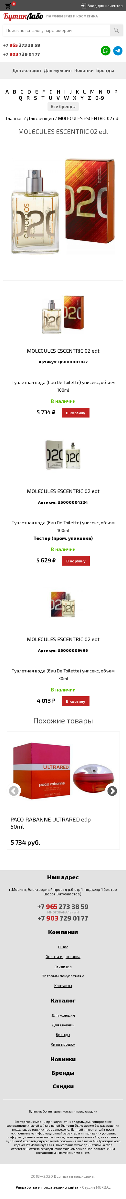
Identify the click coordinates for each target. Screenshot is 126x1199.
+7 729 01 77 (21, 54)
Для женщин (26, 70)
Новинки (84, 70)
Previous (13, 790)
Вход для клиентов (105, 5)
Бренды (105, 70)
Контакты (63, 985)
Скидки (63, 1086)
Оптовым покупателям (63, 975)
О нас (63, 946)
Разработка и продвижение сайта (47, 1187)
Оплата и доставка (63, 956)
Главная (14, 118)
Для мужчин (58, 70)
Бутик (23, 16)
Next (112, 790)
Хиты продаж (63, 1044)
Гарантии (63, 966)
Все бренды (63, 106)
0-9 (99, 98)
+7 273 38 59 (21, 45)
